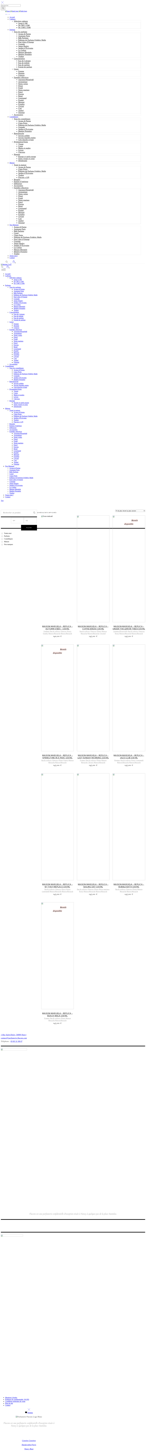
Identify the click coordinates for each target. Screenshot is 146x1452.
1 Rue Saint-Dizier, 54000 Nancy (13, 1035)
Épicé (64, 889)
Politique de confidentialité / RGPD (17, 1399)
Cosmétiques (8, 539)
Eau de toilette (55, 631)
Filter (29, 527)
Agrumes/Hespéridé (120, 631)
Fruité (65, 760)
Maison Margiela (54, 633)
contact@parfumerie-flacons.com (14, 1038)
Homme (117, 760)
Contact (7, 1405)
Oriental (102, 633)
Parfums (46, 631)
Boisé (69, 631)
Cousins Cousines (29, 1440)
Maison (6, 542)
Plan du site (9, 1403)
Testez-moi (7, 533)
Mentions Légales (11, 1397)
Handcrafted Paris (29, 1445)
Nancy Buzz (28, 1449)
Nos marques (8, 544)
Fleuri (99, 631)
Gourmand (139, 760)
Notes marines (104, 889)
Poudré (45, 633)
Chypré (90, 762)
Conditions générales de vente (15, 1401)
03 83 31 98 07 (16, 1041)
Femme (82, 760)
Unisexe (63, 631)
